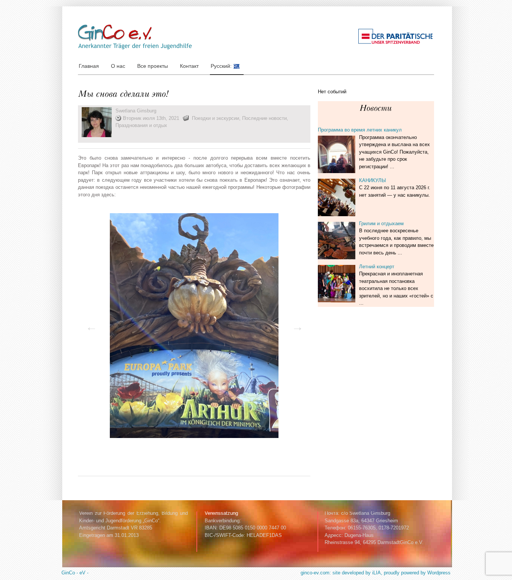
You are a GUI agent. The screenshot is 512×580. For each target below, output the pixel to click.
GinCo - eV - (74, 573)
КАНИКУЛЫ (372, 180)
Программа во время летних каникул (360, 130)
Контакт (189, 66)
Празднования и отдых (141, 125)
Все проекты (152, 66)
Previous (89, 324)
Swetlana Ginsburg (135, 111)
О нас (118, 66)
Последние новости (264, 118)
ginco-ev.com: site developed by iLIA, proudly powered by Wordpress (376, 573)
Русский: (222, 66)
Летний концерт (376, 266)
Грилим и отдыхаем (381, 223)
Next (295, 324)
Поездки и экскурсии (215, 118)
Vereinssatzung (221, 513)
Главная (89, 66)
